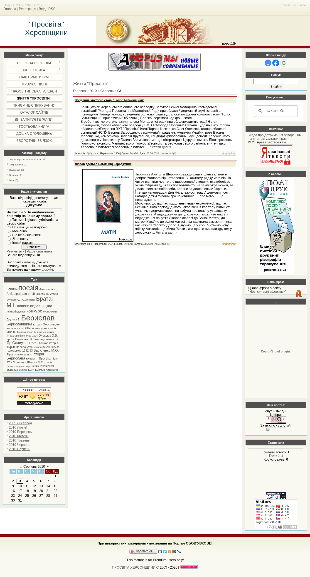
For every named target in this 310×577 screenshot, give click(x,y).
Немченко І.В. (23, 339)
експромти (50, 311)
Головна (9, 9)
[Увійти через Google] (283, 63)
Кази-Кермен (36, 369)
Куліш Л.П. (32, 358)
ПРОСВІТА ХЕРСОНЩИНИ (133, 567)
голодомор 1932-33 (20, 350)
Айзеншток (52, 369)
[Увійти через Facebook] (275, 63)
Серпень (107, 91)
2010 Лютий (18, 427)
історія (53, 343)
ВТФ (9, 362)
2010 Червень (19, 445)
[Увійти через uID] (268, 63)
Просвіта (45, 358)
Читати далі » (160, 147)
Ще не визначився (26, 235)
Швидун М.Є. (35, 362)
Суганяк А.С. (14, 299)
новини (12, 289)
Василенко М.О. (46, 350)
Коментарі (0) (168, 153)
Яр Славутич (17, 343)
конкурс (34, 311)
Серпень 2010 (34, 466)
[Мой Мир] (174, 552)
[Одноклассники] (169, 552)
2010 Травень (19, 440)
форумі (47, 269)
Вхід (42, 9)
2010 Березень (20, 432)
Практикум (19, 362)
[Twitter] (164, 552)
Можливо (19, 231)
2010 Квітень (19, 436)
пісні (55, 358)
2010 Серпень (19, 449)
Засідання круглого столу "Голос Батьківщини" (109, 100)
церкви (38, 347)
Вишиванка (42, 293)
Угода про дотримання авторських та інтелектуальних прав (275, 136)
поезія (28, 288)
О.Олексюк (28, 299)
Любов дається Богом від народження (103, 164)
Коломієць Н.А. (23, 354)
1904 (35, 335)
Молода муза (24, 347)
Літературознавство (46, 339)
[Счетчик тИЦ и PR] (276, 422)
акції (27, 366)
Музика (53, 293)
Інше (12, 180)
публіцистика (50, 347)
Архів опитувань (39, 251)
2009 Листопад (20, 423)
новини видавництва (34, 306)
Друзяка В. (13, 319)
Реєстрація (27, 9)
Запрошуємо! (16, 164)
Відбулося (14, 170)
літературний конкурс (19, 335)
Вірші (10, 354)
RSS (51, 9)
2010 (93, 91)
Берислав (38, 318)
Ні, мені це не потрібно (29, 227)
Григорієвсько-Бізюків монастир (35, 332)
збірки (11, 347)
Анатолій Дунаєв (16, 311)
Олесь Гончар (38, 343)
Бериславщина (19, 324)
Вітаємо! (14, 175)
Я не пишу (20, 239)
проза (10, 339)
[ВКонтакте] (160, 552)
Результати (15, 251)
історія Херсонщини (46, 324)
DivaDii (134, 153)
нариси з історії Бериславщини (27, 328)
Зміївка (23, 369)
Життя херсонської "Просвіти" (25, 159)
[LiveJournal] (179, 552)
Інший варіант (23, 243)
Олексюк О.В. (48, 335)
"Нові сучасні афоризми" (267, 291)
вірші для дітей (24, 293)
